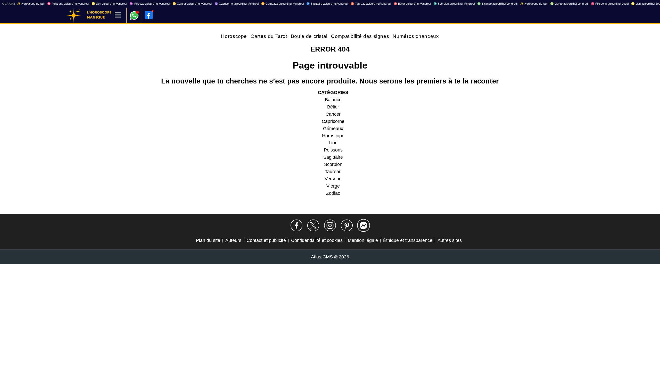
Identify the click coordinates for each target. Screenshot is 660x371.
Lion (333, 142)
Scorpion (333, 164)
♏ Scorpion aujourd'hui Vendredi (454, 3)
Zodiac (333, 193)
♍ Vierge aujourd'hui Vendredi (569, 3)
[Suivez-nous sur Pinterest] (346, 225)
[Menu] (118, 15)
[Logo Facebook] (149, 15)
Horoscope (234, 36)
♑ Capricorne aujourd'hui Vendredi (236, 3)
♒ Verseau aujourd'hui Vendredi (149, 3)
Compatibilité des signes (360, 36)
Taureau (333, 171)
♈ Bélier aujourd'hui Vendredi (412, 3)
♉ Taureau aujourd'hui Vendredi (371, 3)
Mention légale (363, 240)
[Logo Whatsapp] (134, 13)
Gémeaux (333, 128)
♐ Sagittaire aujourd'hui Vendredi (327, 3)
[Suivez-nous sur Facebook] (296, 225)
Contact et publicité (266, 240)
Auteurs (233, 240)
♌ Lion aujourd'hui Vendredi (109, 3)
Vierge (333, 186)
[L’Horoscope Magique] (73, 15)
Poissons (333, 150)
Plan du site (208, 240)
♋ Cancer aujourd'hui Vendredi (192, 3)
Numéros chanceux (416, 36)
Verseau (333, 178)
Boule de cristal (309, 36)
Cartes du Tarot (269, 36)
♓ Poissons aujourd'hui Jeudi (610, 3)
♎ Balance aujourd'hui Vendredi (497, 3)
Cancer (333, 114)
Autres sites (450, 240)
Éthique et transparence (407, 240)
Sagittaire (333, 157)
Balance (333, 99)
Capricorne (333, 121)
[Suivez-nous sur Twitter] (313, 225)
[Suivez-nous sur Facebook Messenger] (363, 225)
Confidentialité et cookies (317, 240)
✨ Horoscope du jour (31, 3)
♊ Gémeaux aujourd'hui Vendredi (282, 3)
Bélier (333, 106)
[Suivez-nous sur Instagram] (330, 225)
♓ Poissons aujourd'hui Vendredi (68, 3)
